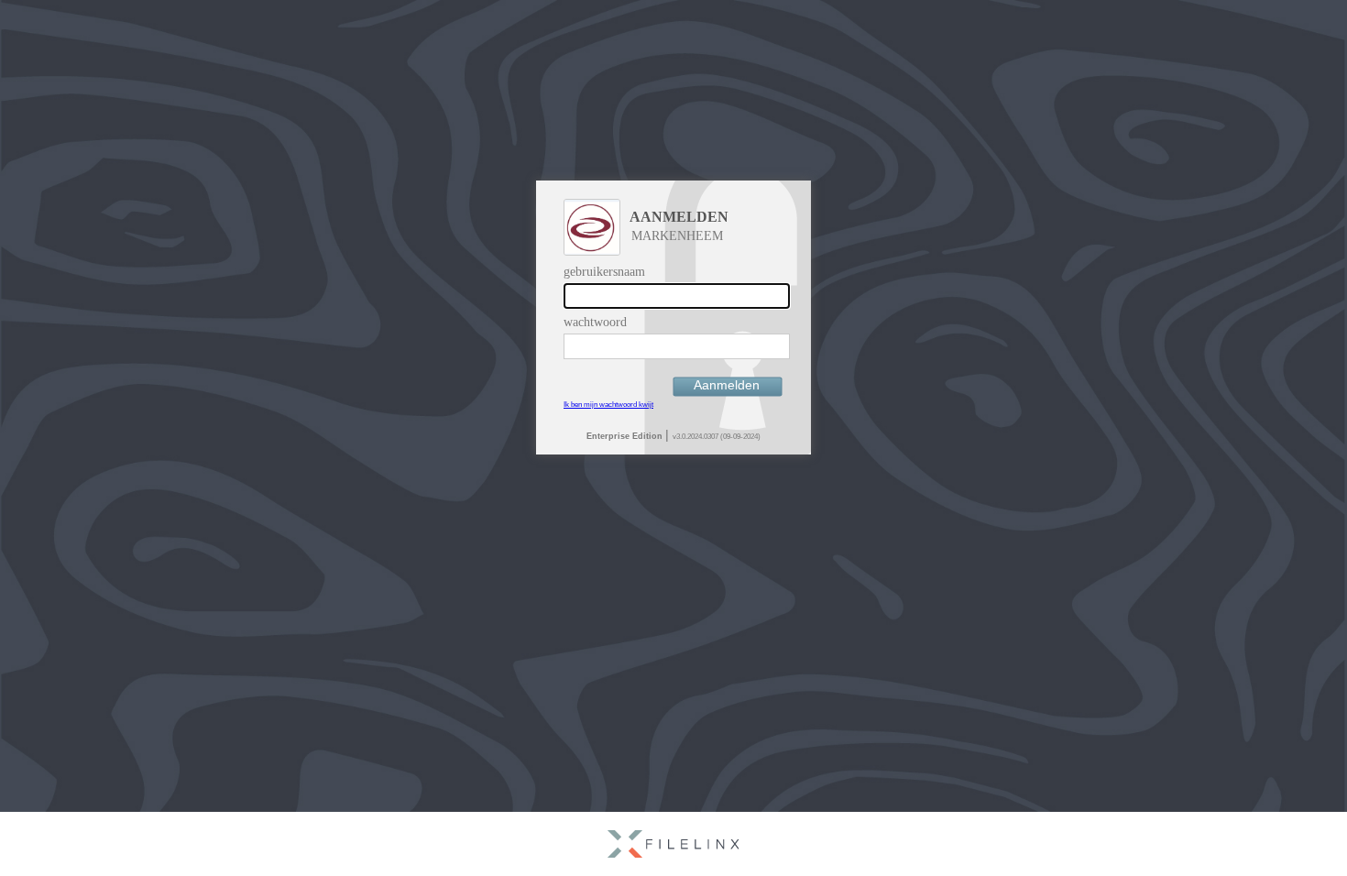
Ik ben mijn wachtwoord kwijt (608, 404)
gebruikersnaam (604, 272)
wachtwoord (595, 322)
